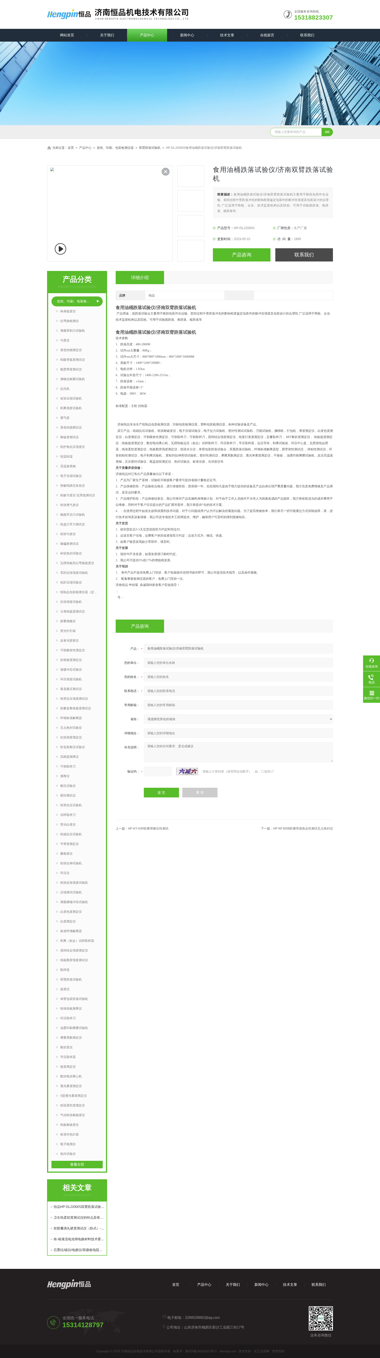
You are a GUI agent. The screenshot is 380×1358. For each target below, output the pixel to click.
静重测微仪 (68, 621)
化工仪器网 (261, 1351)
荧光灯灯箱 (68, 631)
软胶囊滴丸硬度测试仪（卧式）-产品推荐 (79, 1228)
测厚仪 (64, 776)
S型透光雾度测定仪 (73, 1095)
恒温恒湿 (66, 456)
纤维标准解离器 (71, 718)
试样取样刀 (68, 815)
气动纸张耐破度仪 (72, 1115)
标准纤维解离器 (71, 931)
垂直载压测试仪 (71, 689)
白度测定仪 (68, 921)
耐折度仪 (66, 1047)
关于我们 (107, 35)
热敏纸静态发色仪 (72, 485)
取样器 (64, 970)
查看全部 (77, 1164)
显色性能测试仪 (71, 427)
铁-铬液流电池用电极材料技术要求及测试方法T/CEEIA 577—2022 (79, 1239)
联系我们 (307, 35)
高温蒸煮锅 (68, 466)
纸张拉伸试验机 (71, 863)
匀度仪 (64, 340)
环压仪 (64, 873)
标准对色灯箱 (69, 1134)
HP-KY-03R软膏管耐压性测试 (148, 828)
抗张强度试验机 (71, 602)
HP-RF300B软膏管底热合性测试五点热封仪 (303, 828)
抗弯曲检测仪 (69, 321)
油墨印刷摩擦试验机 (74, 1028)
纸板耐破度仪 (69, 1124)
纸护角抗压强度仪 (72, 447)
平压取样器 (68, 1057)
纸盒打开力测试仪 (72, 524)
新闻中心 (187, 35)
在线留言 (267, 35)
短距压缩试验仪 (71, 582)
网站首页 (67, 35)
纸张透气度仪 (69, 505)
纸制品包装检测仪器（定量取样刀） (81, 592)
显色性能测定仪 (71, 350)
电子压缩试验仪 (71, 476)
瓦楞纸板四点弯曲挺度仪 (77, 563)
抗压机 (64, 388)
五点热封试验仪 (71, 727)
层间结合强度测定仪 (74, 950)
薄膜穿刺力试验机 (72, 330)
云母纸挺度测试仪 (72, 611)
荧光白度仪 (68, 824)
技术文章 (227, 35)
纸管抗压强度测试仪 (74, 698)
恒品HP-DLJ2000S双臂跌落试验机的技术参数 (79, 1207)
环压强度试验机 (71, 679)
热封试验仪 (68, 1154)
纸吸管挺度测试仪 (72, 359)
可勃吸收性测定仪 (72, 650)
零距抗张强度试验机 (74, 572)
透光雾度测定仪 (71, 1086)
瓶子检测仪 (68, 1144)
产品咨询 (241, 255)
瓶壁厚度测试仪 (71, 369)
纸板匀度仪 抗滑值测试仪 (77, 495)
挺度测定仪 (68, 1066)
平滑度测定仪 (69, 844)
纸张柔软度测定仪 (72, 1105)
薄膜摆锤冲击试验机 (74, 902)
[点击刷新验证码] (187, 771)
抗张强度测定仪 (71, 737)
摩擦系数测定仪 (71, 1037)
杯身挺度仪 (68, 311)
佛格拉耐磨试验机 (72, 379)
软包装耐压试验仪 (72, 747)
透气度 (64, 418)
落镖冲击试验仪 (71, 669)
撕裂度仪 (66, 853)
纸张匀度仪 (68, 534)
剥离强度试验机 (71, 408)
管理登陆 (278, 1351)
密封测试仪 (68, 795)
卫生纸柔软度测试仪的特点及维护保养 (79, 1217)
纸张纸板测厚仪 (71, 1008)
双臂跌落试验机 (150, 147)
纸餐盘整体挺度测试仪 (75, 708)
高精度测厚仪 (69, 756)
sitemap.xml (227, 1351)
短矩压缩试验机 (71, 398)
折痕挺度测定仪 (71, 660)
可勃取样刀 (68, 766)
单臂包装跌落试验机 (74, 999)
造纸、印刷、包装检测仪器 (115, 147)
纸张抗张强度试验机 (74, 882)
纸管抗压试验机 (71, 805)
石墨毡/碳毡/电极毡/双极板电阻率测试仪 (79, 1250)
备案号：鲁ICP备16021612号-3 (195, 1351)
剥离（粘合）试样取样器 (77, 940)
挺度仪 (64, 989)
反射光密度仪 (69, 640)
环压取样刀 (68, 1018)
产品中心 (147, 35)
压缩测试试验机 (71, 892)
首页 (71, 147)
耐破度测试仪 (69, 437)
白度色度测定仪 (71, 911)
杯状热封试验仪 (71, 553)
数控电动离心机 (71, 1076)
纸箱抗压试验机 (71, 834)
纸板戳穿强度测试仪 (74, 960)
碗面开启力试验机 (72, 514)
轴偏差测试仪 (69, 543)
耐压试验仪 (68, 786)
